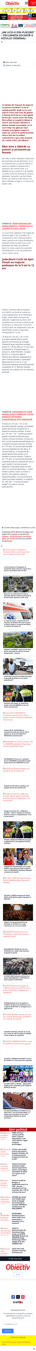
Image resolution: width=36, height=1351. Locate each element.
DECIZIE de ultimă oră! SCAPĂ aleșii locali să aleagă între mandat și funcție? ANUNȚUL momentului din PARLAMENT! (19, 1203)
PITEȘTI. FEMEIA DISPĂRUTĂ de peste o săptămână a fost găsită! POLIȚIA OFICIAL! (17, 841)
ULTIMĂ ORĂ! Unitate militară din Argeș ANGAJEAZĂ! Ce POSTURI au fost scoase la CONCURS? (17, 978)
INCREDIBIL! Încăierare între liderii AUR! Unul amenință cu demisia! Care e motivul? (18, 1218)
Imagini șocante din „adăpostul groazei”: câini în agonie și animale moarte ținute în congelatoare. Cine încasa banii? (17, 813)
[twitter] (34, 15)
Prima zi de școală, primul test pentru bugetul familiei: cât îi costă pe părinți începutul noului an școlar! (20, 1154)
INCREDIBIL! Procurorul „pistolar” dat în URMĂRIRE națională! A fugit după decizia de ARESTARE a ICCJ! (17, 760)
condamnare (25, 527)
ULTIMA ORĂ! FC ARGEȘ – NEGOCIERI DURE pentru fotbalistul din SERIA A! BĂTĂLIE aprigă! (17, 1085)
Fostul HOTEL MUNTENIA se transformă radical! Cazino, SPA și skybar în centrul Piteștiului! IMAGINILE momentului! (16, 732)
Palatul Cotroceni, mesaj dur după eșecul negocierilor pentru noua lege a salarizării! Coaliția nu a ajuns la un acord (19, 1169)
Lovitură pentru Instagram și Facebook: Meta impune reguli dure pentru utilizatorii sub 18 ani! (17, 568)
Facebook (14, 534)
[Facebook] (13, 1297)
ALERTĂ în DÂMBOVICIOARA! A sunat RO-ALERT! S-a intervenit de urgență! (18, 1059)
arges (17, 527)
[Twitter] (18, 1297)
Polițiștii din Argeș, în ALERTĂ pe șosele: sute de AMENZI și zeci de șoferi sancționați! (16, 705)
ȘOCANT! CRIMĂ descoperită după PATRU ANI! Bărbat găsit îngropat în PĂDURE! (17, 897)
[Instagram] (23, 1297)
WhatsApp (8, 541)
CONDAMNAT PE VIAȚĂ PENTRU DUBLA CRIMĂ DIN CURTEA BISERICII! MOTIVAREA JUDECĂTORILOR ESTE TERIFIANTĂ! (18, 416)
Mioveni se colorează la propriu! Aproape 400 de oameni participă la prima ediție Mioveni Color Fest (17, 595)
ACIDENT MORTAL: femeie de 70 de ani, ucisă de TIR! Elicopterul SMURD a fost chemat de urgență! (17, 1033)
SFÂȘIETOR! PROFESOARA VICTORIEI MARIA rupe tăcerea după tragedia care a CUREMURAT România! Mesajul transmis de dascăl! (18, 869)
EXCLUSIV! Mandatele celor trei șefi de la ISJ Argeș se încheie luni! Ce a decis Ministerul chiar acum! (16, 17)
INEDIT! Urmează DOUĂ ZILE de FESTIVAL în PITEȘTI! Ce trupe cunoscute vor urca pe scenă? (15, 924)
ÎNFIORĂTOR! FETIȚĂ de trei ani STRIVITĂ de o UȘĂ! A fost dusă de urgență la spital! (16, 951)
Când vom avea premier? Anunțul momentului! (19, 1251)
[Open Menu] (26, 3)
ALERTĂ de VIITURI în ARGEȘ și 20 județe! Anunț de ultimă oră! (16, 787)
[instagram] (30, 19)
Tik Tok (12, 538)
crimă (33, 527)
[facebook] (30, 15)
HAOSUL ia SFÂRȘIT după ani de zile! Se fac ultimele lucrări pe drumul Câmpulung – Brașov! (17, 651)
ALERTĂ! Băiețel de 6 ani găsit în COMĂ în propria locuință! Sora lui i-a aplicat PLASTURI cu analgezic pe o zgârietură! (18, 1005)
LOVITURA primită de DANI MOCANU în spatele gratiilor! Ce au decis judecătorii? (18, 678)
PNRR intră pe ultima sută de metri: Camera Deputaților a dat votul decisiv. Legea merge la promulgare (20, 1138)
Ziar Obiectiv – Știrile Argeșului (15, 535)
